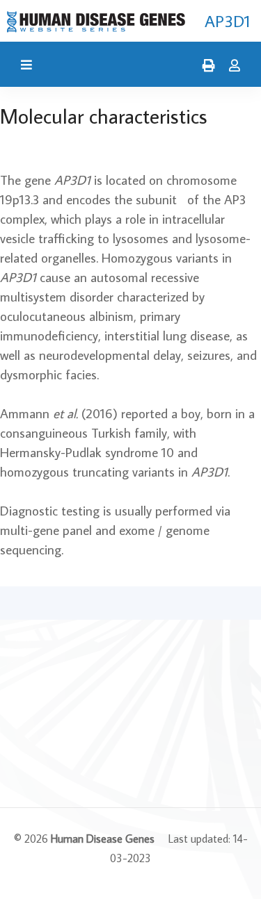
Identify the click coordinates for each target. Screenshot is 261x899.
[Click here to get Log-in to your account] (231, 66)
